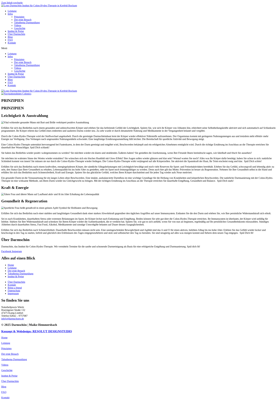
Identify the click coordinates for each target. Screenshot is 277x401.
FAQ (10, 39)
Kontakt (12, 42)
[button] (138, 48)
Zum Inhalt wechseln (12, 2)
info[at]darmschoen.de (12, 318)
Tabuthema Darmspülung (27, 22)
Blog (10, 37)
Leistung (12, 11)
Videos (17, 25)
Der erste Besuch (22, 19)
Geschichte (19, 28)
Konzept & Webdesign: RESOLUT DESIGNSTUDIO (36, 331)
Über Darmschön (16, 34)
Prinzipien (19, 16)
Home (4, 337)
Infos (10, 14)
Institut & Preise (16, 31)
